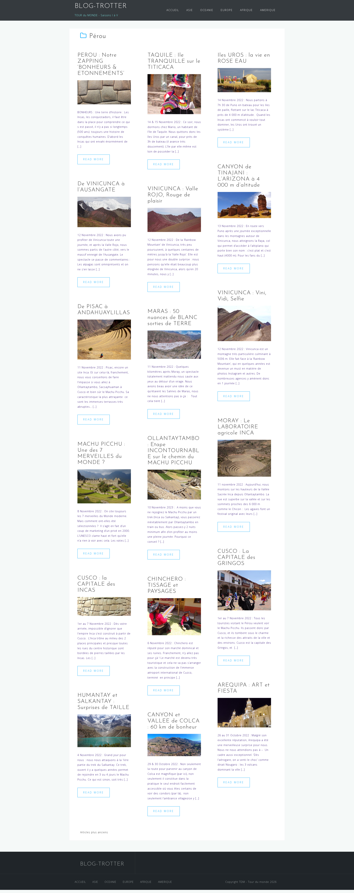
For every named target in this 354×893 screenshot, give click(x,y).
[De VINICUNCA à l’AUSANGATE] (104, 211)
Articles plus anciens (94, 832)
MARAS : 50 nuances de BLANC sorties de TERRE (172, 318)
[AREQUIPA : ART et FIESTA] (244, 712)
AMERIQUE (268, 10)
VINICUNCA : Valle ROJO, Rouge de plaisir (173, 195)
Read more (93, 159)
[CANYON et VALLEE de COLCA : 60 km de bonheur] (174, 744)
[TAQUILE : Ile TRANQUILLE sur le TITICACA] (174, 94)
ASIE (189, 10)
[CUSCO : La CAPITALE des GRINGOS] (244, 590)
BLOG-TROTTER (101, 6)
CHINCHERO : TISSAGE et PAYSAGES (167, 585)
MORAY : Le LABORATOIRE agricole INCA (238, 427)
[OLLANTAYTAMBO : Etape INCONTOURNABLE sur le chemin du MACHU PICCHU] (174, 484)
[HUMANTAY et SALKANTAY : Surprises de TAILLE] (104, 730)
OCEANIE (206, 10)
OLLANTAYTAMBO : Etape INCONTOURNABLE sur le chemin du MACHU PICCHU (173, 451)
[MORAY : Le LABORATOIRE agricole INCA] (244, 457)
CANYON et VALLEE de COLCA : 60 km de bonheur (174, 721)
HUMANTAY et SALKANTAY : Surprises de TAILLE (103, 701)
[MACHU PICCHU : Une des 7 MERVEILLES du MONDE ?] (104, 486)
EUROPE (227, 10)
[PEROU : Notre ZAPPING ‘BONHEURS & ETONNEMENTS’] (104, 92)
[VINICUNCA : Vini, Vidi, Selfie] (244, 323)
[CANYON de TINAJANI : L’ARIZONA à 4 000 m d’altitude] (244, 205)
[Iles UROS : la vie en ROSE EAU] (244, 80)
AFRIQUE (246, 10)
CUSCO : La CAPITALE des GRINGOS (236, 557)
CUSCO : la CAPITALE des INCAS (96, 584)
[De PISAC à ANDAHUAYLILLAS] (104, 339)
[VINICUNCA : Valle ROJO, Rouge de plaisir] (174, 219)
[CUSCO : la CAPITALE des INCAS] (104, 606)
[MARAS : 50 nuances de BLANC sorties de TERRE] (174, 344)
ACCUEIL (172, 10)
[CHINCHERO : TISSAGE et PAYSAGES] (174, 616)
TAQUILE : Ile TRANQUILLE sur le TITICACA (174, 61)
